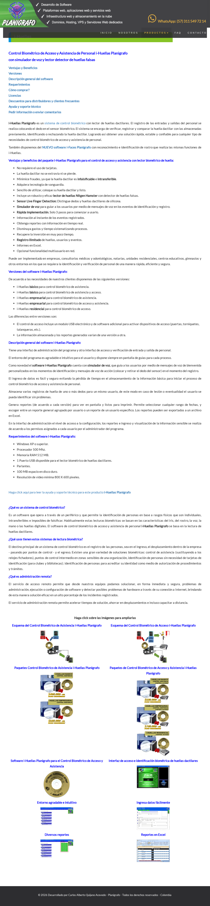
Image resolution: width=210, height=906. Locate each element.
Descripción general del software (31, 79)
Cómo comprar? (19, 90)
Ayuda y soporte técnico (25, 106)
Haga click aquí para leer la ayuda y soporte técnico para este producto (70, 492)
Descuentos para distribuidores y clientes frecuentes (44, 101)
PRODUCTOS (155, 33)
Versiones (15, 73)
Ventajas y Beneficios (23, 68)
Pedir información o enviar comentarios (35, 112)
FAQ (178, 33)
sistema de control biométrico (65, 123)
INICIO (106, 33)
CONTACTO (197, 33)
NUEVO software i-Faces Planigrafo (66, 147)
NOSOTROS (128, 33)
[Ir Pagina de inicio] (63, 5)
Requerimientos (19, 84)
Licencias (15, 95)
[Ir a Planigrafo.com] (171, 895)
